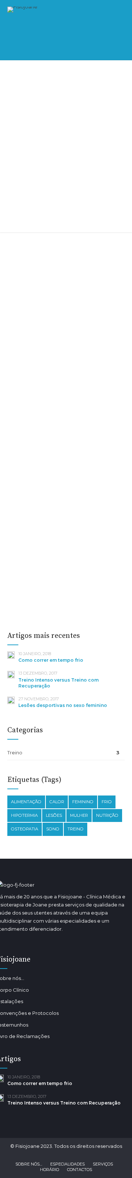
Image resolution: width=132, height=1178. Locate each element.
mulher (79, 815)
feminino (83, 801)
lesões (54, 815)
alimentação (26, 801)
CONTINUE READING (66, 258)
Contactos (79, 1169)
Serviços (103, 1164)
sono (52, 829)
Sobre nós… (28, 1164)
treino (75, 829)
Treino (21, 323)
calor (57, 801)
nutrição (107, 815)
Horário (49, 1169)
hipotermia (24, 815)
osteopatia (24, 829)
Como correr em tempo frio (50, 660)
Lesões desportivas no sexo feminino (65, 537)
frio (107, 801)
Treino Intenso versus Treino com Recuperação (64, 354)
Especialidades (67, 1164)
